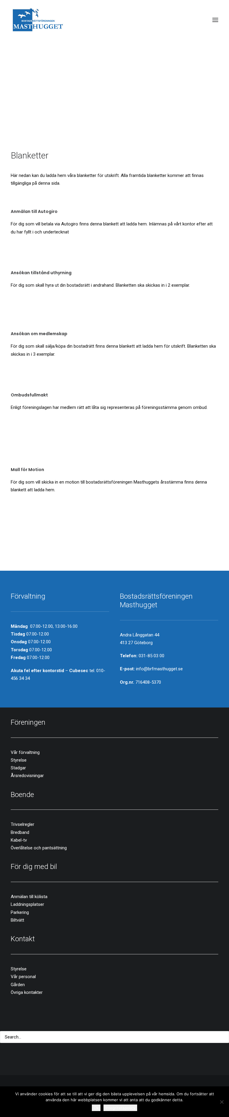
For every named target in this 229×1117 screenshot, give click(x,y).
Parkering (20, 912)
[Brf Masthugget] (38, 20)
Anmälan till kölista (29, 896)
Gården (18, 984)
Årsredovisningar (27, 775)
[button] (215, 20)
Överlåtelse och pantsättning (39, 848)
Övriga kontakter (27, 992)
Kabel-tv (19, 840)
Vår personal (23, 976)
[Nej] (222, 1102)
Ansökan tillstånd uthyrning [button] (41, 273)
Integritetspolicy (120, 1107)
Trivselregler (22, 824)
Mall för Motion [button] (27, 470)
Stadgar (18, 768)
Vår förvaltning (25, 752)
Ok (96, 1107)
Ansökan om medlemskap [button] (39, 334)
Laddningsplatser (27, 904)
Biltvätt (17, 920)
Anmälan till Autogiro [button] (34, 211)
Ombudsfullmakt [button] (29, 395)
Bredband (20, 832)
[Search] (114, 1037)
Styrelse (19, 760)
